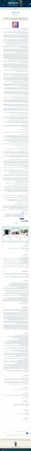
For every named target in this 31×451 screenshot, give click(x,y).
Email (18, 429)
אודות (19, 447)
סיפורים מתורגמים (15, 15)
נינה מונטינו (17, 14)
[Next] (4, 235)
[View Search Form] (1, 8)
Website (9, 429)
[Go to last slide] (26, 235)
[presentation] (24, 232)
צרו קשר (12, 447)
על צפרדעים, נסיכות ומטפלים (25, 397)
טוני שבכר (15, 223)
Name (27, 429)
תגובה (27, 421)
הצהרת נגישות (17, 447)
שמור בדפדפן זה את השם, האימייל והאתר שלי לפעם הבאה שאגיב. (22, 431)
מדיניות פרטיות (14, 447)
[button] (30, 4)
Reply (3, 254)
